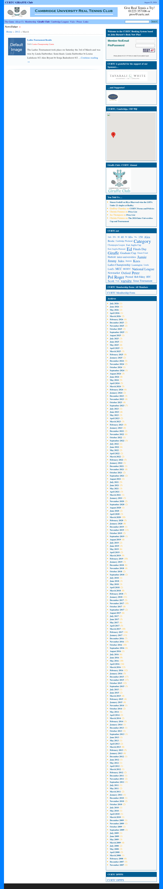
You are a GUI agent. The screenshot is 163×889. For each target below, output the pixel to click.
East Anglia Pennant (116, 248)
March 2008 (115, 855)
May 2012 (114, 762)
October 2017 (116, 606)
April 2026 (115, 312)
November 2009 (117, 823)
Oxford (126, 273)
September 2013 (117, 734)
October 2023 (116, 402)
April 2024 (115, 383)
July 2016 (114, 654)
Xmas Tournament (142, 281)
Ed (129, 249)
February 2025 (116, 354)
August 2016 (115, 651)
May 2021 (114, 488)
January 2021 (116, 497)
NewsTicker (11, 26)
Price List (132, 211)
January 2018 (116, 596)
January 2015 (116, 702)
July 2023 (114, 408)
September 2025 (117, 332)
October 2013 (116, 730)
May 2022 (114, 450)
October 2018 (116, 571)
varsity (126, 281)
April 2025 (115, 348)
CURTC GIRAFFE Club (19, 2)
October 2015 (116, 682)
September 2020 (117, 504)
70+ (135, 237)
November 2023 (117, 399)
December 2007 (117, 861)
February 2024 (116, 389)
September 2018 (117, 574)
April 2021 (115, 491)
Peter (136, 273)
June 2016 (114, 657)
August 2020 (115, 507)
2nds (109, 237)
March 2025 (115, 351)
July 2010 (114, 807)
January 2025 (116, 357)
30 (118, 236)
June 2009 (114, 836)
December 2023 (117, 395)
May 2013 (114, 740)
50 (126, 236)
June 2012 (114, 759)
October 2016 (116, 644)
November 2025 (117, 325)
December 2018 (117, 564)
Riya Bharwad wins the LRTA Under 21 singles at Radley (131, 204)
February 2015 (116, 698)
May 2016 (114, 660)
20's (114, 236)
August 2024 (115, 373)
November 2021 (117, 469)
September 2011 (117, 781)
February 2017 (116, 631)
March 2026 (115, 316)
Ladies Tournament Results (39, 39)
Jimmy (112, 261)
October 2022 (116, 437)
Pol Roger (116, 277)
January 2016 (116, 673)
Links (85, 21)
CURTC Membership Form (121, 292)
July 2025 (114, 338)
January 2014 (116, 724)
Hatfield (112, 256)
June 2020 (114, 510)
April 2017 (115, 625)
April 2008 (115, 852)
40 (122, 237)
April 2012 (115, 765)
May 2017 (114, 622)
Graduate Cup (128, 253)
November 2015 (117, 679)
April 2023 (115, 418)
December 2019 (117, 526)
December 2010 (117, 797)
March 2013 (115, 746)
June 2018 (114, 580)
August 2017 (115, 612)
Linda (52, 44)
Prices (79, 21)
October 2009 (116, 826)
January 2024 (116, 392)
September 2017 (117, 609)
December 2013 (117, 727)
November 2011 (117, 778)
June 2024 (114, 376)
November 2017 (117, 603)
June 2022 (114, 446)
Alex (147, 237)
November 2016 (117, 641)
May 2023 (114, 415)
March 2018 (115, 590)
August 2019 (115, 539)
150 (140, 237)
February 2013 (116, 749)
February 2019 (116, 558)
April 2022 (115, 453)
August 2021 (115, 478)
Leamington (137, 264)
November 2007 (117, 864)
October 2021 (116, 472)
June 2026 (114, 306)
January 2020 (116, 523)
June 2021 (114, 485)
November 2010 (117, 801)
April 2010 (115, 813)
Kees (136, 261)
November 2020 (117, 501)
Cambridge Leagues (60, 21)
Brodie (111, 240)
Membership (30, 21)
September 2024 (117, 370)
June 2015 (114, 692)
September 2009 (117, 829)
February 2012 (116, 772)
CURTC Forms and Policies (142, 208)
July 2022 (114, 443)
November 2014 (117, 705)
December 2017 (117, 600)
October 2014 (116, 708)
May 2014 (114, 711)
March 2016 (115, 667)
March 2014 (115, 718)
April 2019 (115, 552)
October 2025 (116, 328)
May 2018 (114, 584)
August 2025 (115, 335)
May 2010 (114, 810)
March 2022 (115, 456)
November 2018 (117, 568)
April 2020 (115, 513)
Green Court (142, 252)
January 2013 (116, 753)
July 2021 (114, 482)
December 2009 (117, 820)
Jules (121, 261)
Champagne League (116, 244)
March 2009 (115, 842)
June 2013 (114, 737)
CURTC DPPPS (115, 880)
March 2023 (115, 421)
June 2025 (114, 341)
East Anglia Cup (133, 244)
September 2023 (117, 405)
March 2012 (115, 769)
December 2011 (117, 775)
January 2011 (116, 794)
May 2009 (114, 839)
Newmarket (114, 273)
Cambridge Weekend (124, 241)
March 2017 (115, 628)
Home (9, 31)
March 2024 (115, 386)
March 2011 (115, 791)
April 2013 (115, 743)
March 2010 (115, 816)
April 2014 (115, 714)
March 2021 (115, 494)
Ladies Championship (40, 44)
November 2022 (117, 434)
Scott (111, 281)
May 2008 (114, 848)
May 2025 (114, 344)
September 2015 (117, 686)
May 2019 (114, 549)
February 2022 (116, 459)
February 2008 (116, 858)
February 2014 (116, 721)
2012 (17, 31)
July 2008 (114, 845)
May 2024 (114, 379)
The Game (9, 21)
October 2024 (116, 367)
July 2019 (114, 542)
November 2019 (117, 529)
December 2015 (117, 676)
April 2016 (115, 663)
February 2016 (116, 670)
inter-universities (126, 257)
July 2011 (114, 785)
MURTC (127, 268)
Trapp (117, 281)
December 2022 (117, 430)
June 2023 (114, 411)
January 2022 (116, 462)
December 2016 (117, 638)
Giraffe (113, 253)
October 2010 (116, 804)
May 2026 (114, 309)
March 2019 (115, 555)
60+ (130, 237)
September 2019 (117, 536)
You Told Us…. (115, 197)
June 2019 (114, 545)
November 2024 (117, 363)
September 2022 (117, 440)
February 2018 (116, 593)
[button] (113, 135)
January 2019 (116, 561)
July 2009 (114, 832)
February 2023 (116, 424)
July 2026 (114, 303)
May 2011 (114, 788)
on (118, 202)
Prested (129, 277)
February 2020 (116, 520)
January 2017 (116, 635)
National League (143, 269)
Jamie (142, 257)
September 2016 (117, 647)
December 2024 (117, 360)
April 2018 (115, 587)
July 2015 (114, 689)
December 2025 (117, 322)
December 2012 (117, 756)
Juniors (129, 260)
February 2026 (116, 319)
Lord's (111, 269)
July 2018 (114, 577)
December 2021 (117, 466)
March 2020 (115, 517)
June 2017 (114, 619)
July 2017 (114, 615)
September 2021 (117, 475)
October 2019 (116, 533)
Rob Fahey (139, 277)
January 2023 (116, 427)
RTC (148, 276)
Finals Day (140, 249)
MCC (118, 269)
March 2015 (115, 695)
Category (142, 241)
